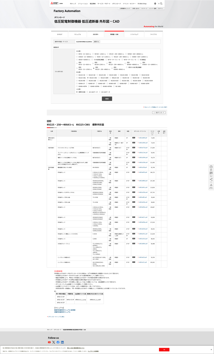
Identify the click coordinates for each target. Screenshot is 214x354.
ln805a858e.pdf (143, 222)
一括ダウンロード (159, 112)
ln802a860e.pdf (143, 243)
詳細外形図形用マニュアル (62, 312)
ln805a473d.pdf (143, 147)
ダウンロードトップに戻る (56, 317)
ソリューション (83, 4)
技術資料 (95, 34)
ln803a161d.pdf (143, 239)
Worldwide (155, 3)
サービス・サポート (104, 4)
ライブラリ (153, 34)
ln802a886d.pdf (143, 181)
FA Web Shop (142, 4)
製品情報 (93, 4)
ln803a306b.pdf (143, 143)
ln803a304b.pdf (143, 157)
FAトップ (73, 4)
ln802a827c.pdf (143, 217)
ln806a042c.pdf (143, 234)
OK (164, 349)
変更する (96, 41)
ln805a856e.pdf (143, 207)
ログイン (160, 8)
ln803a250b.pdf (143, 192)
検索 (107, 98)
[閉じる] (211, 349)
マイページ (144, 8)
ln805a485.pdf (143, 197)
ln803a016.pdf (143, 257)
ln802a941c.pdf (143, 187)
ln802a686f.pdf (143, 138)
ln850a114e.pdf (143, 152)
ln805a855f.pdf (143, 172)
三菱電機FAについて (125, 8)
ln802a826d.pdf (143, 229)
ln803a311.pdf (143, 262)
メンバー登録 (152, 8)
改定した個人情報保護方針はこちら (75, 348)
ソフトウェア (134, 34)
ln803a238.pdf (143, 167)
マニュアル (77, 34)
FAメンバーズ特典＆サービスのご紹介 (155, 107)
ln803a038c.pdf (143, 202)
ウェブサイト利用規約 (93, 351)
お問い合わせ (135, 8)
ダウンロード (116, 4)
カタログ (59, 34)
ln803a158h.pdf (143, 162)
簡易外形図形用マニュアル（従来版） (65, 310)
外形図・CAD (114, 34)
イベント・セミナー (129, 4)
